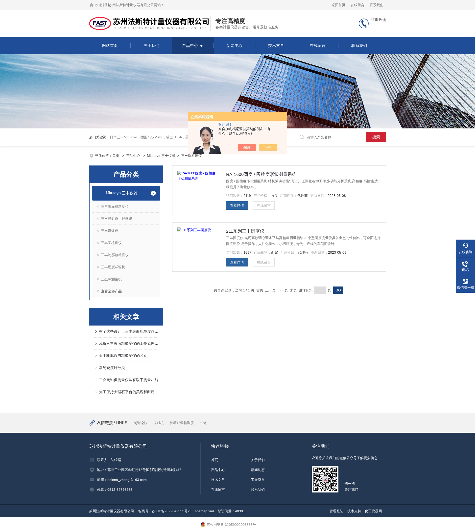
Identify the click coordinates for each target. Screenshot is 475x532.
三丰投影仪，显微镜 (116, 219)
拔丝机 (158, 423)
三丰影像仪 (109, 231)
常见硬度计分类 (112, 368)
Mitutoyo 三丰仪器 (161, 156)
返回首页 (338, 5)
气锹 (203, 423)
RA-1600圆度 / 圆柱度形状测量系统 (261, 174)
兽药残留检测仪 (182, 423)
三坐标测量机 (111, 279)
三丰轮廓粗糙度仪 (115, 255)
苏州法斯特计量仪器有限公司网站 (135, 5)
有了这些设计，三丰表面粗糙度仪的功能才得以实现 (128, 331)
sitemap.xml (204, 511)
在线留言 (357, 5)
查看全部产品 (111, 291)
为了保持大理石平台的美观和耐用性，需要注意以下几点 (128, 392)
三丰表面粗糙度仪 (115, 206)
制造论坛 (140, 423)
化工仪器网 (373, 511)
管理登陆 (336, 511)
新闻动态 (258, 470)
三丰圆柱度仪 (191, 156)
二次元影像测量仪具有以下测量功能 (128, 380)
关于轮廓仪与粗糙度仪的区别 (123, 355)
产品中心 (190, 45)
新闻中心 (234, 45)
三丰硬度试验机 (113, 267)
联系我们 (376, 5)
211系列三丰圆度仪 (245, 231)
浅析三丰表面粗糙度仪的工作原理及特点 (128, 343)
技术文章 (276, 45)
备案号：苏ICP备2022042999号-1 (164, 511)
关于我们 (151, 45)
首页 (116, 156)
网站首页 (110, 45)
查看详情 (237, 205)
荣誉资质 (258, 480)
